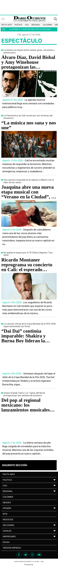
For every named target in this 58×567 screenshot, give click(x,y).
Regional (35, 25)
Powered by (29, 564)
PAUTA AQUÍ (6, 25)
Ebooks (7, 502)
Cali (27, 25)
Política (18, 25)
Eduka (6, 542)
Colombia (47, 25)
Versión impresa (12, 548)
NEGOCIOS (8, 519)
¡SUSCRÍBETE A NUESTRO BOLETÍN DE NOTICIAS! (30, 29)
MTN (5, 514)
